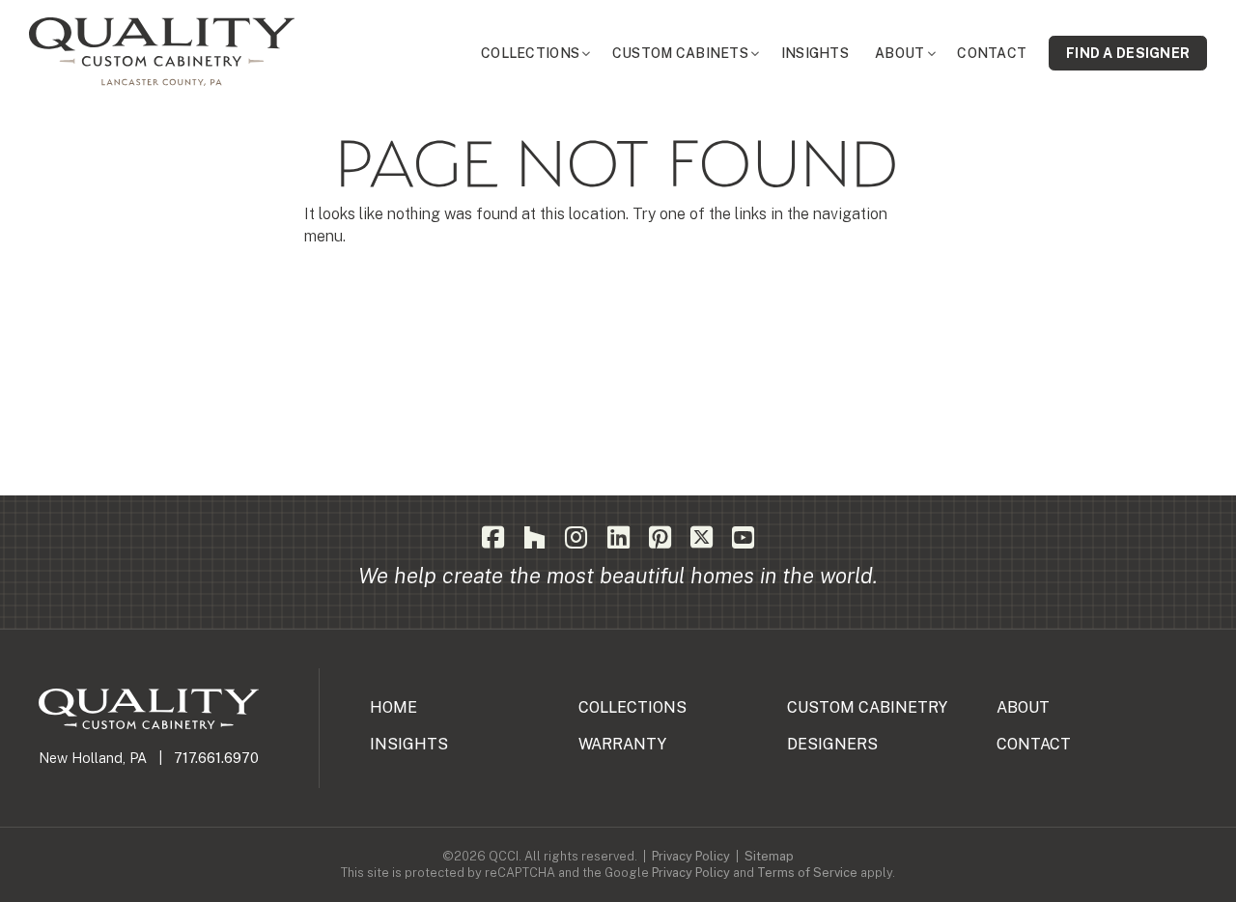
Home (393, 707)
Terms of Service (807, 872)
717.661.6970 (216, 757)
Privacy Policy (691, 856)
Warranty (622, 744)
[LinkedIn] (618, 538)
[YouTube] (743, 538)
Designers (832, 744)
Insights (815, 53)
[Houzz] (534, 538)
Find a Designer (1128, 53)
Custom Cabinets (680, 53)
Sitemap (769, 856)
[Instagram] (576, 538)
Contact (991, 53)
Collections (530, 53)
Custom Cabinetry (867, 707)
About (899, 53)
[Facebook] (493, 538)
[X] (701, 538)
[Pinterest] (660, 538)
